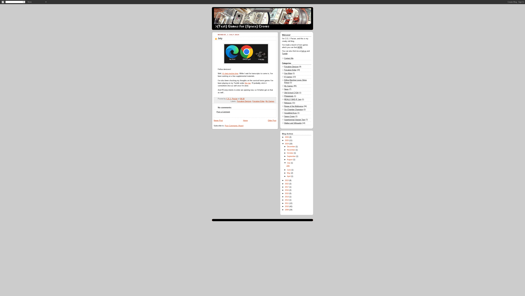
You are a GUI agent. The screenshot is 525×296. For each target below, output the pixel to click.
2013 (287, 200)
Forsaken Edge (258, 101)
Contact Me (288, 58)
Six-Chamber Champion (293, 110)
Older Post (272, 121)
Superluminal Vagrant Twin (294, 120)
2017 (287, 187)
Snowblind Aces (290, 113)
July (289, 163)
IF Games (288, 77)
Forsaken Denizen (244, 101)
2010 (287, 206)
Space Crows (289, 116)
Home (245, 121)
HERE (299, 47)
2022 (287, 184)
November (291, 150)
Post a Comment (223, 112)
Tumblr (284, 54)
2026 (287, 137)
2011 (287, 203)
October (290, 153)
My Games (270, 101)
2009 (287, 210)
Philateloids (288, 96)
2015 (287, 193)
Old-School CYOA (291, 93)
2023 (287, 180)
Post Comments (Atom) (234, 126)
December (291, 147)
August (290, 160)
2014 (287, 197)
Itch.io (303, 51)
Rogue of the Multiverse (293, 106)
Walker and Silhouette (293, 123)
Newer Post (218, 121)
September (291, 156)
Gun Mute (288, 73)
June (289, 170)
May (289, 173)
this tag (248, 83)
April (289, 176)
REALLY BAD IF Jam (292, 99)
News (286, 89)
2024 (287, 144)
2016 (287, 190)
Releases (288, 103)
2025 (287, 140)
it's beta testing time (230, 74)
